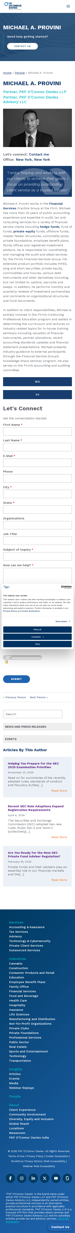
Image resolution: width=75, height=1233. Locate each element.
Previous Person (15, 697)
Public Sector (19, 1042)
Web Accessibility (54, 1161)
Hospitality (17, 1005)
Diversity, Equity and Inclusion (31, 1119)
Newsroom (17, 1133)
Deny (37, 644)
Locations (16, 1128)
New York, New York (33, 159)
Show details (61, 621)
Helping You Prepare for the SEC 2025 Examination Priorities (33, 765)
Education (16, 977)
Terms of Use (16, 1156)
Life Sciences (19, 1014)
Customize (36, 637)
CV (37, 394)
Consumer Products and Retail (31, 973)
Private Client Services (26, 945)
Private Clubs (19, 1028)
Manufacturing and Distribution (32, 1019)
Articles (15, 1074)
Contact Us (60, 1227)
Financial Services (22, 991)
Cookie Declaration (56, 1156)
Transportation (20, 1060)
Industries (17, 959)
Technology (17, 1056)
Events (14, 1078)
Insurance (16, 1010)
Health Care (18, 1000)
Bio (37, 381)
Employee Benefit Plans (27, 982)
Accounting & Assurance (27, 927)
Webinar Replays (21, 1088)
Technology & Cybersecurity (29, 941)
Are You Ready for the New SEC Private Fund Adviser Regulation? (34, 854)
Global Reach (19, 1123)
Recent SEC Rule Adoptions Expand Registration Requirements (36, 808)
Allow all (37, 630)
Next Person (38, 697)
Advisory (15, 936)
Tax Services (18, 932)
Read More (59, 790)
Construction (18, 968)
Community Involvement (27, 1114)
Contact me (39, 154)
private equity (24, 231)
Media (13, 1083)
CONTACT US (22, 46)
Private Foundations (24, 1033)
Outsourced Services (24, 950)
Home (7, 73)
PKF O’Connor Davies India (29, 1137)
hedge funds (49, 227)
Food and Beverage (23, 996)
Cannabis (15, 963)
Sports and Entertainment (28, 1051)
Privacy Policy (35, 1156)
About (14, 1105)
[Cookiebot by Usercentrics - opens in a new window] (55, 587)
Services (16, 922)
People (20, 73)
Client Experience (22, 1110)
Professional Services (25, 1037)
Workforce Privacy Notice (26, 1161)
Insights (15, 1069)
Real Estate (18, 1047)
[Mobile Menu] (68, 6)
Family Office (19, 986)
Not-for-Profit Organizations (30, 1023)
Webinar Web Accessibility (39, 1166)
